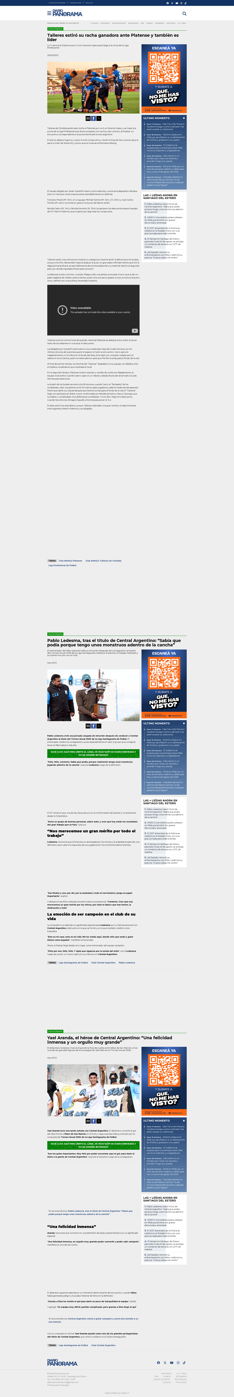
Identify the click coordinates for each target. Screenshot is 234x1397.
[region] (93, 166)
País (142, 23)
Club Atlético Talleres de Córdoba (103, 561)
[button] (49, 13)
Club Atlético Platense (70, 561)
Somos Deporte (119, 23)
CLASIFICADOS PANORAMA (57, 3)
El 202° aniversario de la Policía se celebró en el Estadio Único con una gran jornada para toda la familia (162, 231)
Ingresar (183, 10)
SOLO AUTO (89, 3)
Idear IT (125, 1393)
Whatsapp (171, 23)
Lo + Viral (182, 23)
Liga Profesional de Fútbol (62, 565)
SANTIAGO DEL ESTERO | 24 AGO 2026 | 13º (63, 23)
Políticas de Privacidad (58, 1385)
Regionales (133, 23)
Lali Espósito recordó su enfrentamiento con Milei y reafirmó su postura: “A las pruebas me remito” (163, 255)
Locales (94, 23)
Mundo (150, 23)
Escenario (159, 23)
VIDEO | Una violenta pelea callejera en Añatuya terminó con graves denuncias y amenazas (163, 220)
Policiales (105, 23)
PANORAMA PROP (76, 3)
